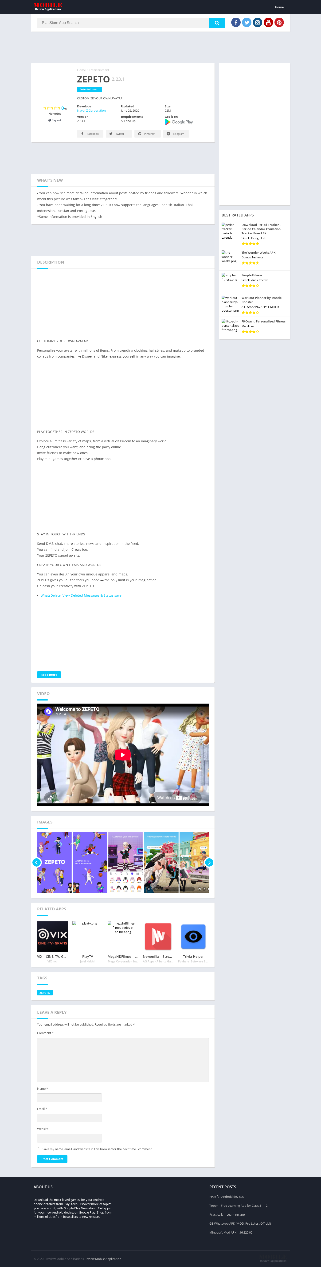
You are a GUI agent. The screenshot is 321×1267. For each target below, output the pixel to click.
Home (279, 7)
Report (56, 120)
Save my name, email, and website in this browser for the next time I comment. (98, 1149)
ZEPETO (44, 992)
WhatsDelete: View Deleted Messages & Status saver (82, 595)
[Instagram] (257, 22)
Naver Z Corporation (91, 110)
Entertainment (99, 70)
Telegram (178, 133)
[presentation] (36, 862)
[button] (217, 23)
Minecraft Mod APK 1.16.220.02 (230, 1232)
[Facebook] (236, 22)
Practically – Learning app (227, 1214)
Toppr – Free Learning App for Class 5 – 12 (238, 1205)
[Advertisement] (160, 46)
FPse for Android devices (226, 1196)
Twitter (119, 133)
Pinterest (149, 133)
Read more (49, 674)
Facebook (92, 133)
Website (42, 1129)
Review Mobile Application (103, 1259)
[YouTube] (268, 22)
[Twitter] (246, 22)
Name (42, 1088)
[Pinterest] (279, 22)
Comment (45, 1033)
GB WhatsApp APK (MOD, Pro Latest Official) (240, 1223)
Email (42, 1109)
